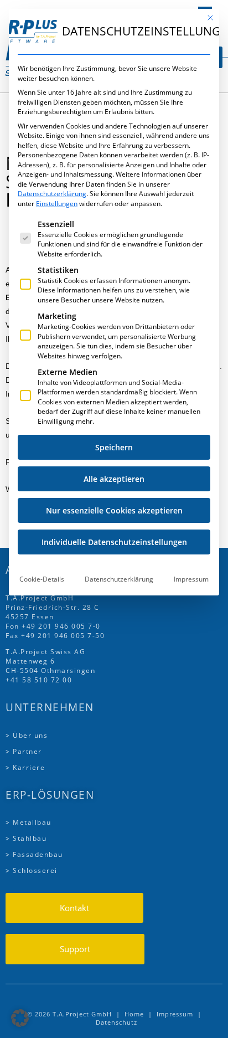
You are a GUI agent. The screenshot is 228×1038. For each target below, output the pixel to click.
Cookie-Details (41, 579)
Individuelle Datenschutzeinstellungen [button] (114, 542)
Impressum (191, 579)
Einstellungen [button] (56, 203)
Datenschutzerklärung (52, 193)
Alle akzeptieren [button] (114, 479)
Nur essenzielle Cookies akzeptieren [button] (114, 510)
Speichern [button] (114, 447)
